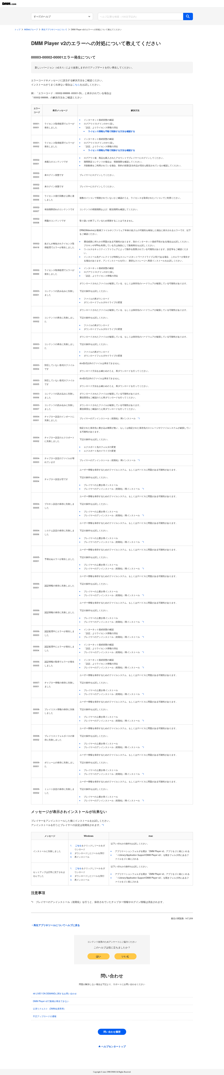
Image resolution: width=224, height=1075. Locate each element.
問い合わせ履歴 (112, 1031)
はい (98, 956)
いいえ (125, 956)
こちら (76, 84)
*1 (139, 418)
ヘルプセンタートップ (113, 1046)
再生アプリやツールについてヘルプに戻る (57, 925)
